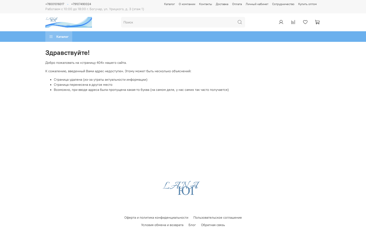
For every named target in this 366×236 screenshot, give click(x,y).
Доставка (222, 4)
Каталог (169, 4)
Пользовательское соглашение (217, 217)
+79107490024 (81, 4)
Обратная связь (213, 225)
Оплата (237, 4)
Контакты (205, 4)
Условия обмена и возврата (162, 225)
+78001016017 (54, 4)
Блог (192, 225)
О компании (187, 4)
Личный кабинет (257, 4)
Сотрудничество (283, 4)
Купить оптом (307, 4)
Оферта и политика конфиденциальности (156, 217)
